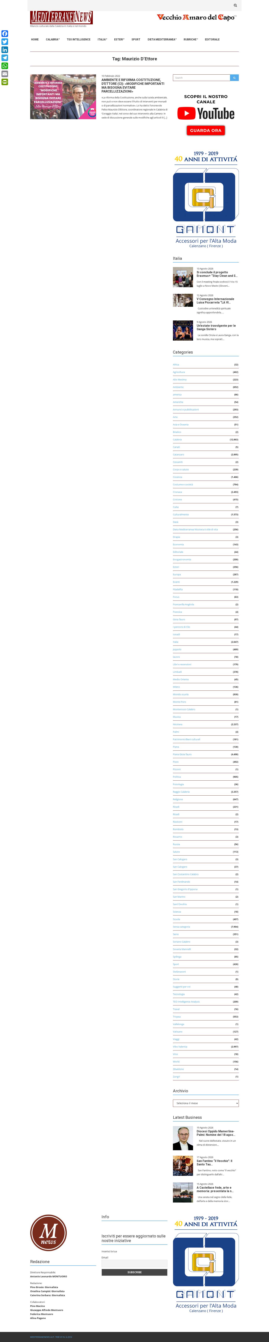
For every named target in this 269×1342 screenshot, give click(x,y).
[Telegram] (5, 58)
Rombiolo (178, 829)
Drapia (176, 537)
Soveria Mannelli (182, 949)
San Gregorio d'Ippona (185, 889)
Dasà (175, 522)
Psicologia (178, 784)
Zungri (176, 1076)
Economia (178, 544)
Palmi (176, 731)
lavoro (176, 656)
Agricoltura (179, 372)
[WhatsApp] (5, 66)
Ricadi (176, 806)
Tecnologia (179, 994)
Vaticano (177, 1031)
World (176, 1061)
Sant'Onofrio (180, 904)
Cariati (176, 447)
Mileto (176, 686)
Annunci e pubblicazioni (186, 409)
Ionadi (176, 634)
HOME (35, 39)
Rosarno (177, 836)
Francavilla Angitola (183, 604)
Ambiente (178, 387)
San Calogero (180, 859)
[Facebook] (5, 34)
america (177, 394)
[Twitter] (5, 42)
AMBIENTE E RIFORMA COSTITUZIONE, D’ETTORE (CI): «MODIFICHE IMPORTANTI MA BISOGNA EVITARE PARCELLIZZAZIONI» (133, 85)
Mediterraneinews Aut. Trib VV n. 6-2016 (51, 1337)
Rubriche (190, 39)
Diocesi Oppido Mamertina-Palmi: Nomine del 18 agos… (216, 1133)
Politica (177, 776)
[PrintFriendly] (5, 82)
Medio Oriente (181, 679)
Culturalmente (181, 514)
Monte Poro (179, 701)
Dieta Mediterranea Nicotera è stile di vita (195, 529)
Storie (176, 979)
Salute (176, 851)
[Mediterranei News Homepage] (48, 1232)
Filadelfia (178, 589)
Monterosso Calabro (184, 709)
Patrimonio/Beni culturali (186, 739)
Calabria (52, 39)
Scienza (177, 911)
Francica (177, 612)
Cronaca (177, 492)
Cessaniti (178, 462)
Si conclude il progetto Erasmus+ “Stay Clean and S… (217, 274)
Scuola (176, 919)
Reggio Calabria (181, 791)
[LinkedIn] (5, 50)
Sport (136, 39)
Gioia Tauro (179, 619)
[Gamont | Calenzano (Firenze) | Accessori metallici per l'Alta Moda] (206, 198)
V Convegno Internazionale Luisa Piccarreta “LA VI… (215, 300)
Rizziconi (177, 821)
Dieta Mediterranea (161, 39)
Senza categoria (181, 926)
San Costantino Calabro (186, 874)
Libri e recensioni (182, 664)
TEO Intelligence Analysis (186, 1001)
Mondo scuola (180, 694)
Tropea (177, 1016)
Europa (177, 574)
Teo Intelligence (78, 39)
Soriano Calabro (181, 941)
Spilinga (177, 956)
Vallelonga (178, 1024)
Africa (176, 364)
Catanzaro (178, 454)
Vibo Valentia (180, 1046)
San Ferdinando (181, 881)
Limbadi (177, 671)
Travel (176, 1009)
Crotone (177, 499)
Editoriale (212, 39)
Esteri (118, 39)
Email (105, 1257)
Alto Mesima (179, 379)
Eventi (176, 582)
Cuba (176, 507)
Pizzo (176, 761)
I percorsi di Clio (181, 626)
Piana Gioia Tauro (182, 754)
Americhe (178, 402)
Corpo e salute (181, 469)
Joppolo (177, 649)
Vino (175, 1054)
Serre (176, 934)
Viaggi (176, 1039)
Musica (177, 716)
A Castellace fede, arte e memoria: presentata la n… (215, 1189)
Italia (102, 39)
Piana (176, 746)
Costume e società (183, 484)
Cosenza (177, 477)
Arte (175, 417)
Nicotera (177, 724)
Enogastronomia (182, 559)
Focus (176, 597)
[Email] (5, 74)
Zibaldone (178, 1069)
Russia (176, 844)
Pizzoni (177, 769)
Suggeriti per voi (181, 986)
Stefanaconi (179, 971)
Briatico (177, 432)
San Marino (179, 896)
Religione (178, 799)
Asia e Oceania (180, 424)
